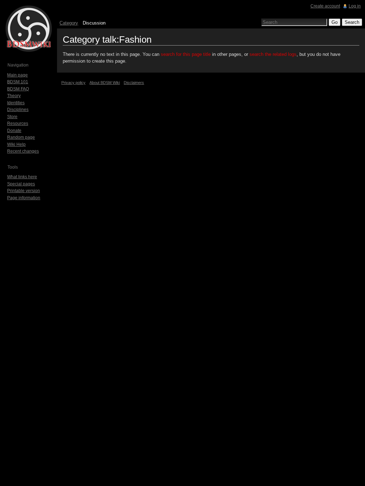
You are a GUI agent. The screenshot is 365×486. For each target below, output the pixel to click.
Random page (21, 137)
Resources (17, 123)
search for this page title (186, 54)
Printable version (23, 190)
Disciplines (18, 109)
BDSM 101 (17, 81)
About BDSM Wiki (104, 82)
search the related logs (273, 54)
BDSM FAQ (18, 88)
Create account (325, 6)
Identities (16, 102)
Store (12, 116)
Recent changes (23, 151)
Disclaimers (134, 82)
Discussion (94, 23)
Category (69, 23)
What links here (22, 176)
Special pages (21, 183)
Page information (23, 197)
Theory (14, 95)
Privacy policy (73, 82)
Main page (17, 75)
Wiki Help (16, 144)
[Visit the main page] (28, 28)
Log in (355, 6)
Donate (14, 130)
